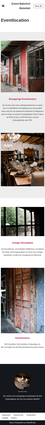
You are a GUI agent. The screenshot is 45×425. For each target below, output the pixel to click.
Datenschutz (18, 415)
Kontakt (5, 418)
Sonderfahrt (30, 415)
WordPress (31, 423)
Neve (11, 423)
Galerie (14, 418)
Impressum (6, 415)
